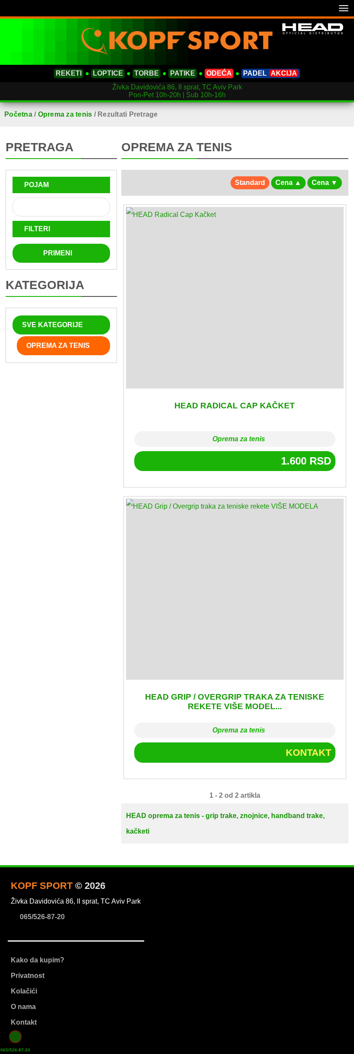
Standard (250, 182)
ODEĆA (219, 73)
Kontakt (307, 752)
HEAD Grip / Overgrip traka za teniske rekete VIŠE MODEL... (234, 701)
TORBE (146, 73)
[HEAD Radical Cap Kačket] (234, 297)
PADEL (270, 73)
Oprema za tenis (238, 439)
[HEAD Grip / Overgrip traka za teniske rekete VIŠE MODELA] (234, 589)
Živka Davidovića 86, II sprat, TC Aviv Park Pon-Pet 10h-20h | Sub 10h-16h (177, 91)
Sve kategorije (51, 324)
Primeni (58, 253)
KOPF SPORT (42, 885)
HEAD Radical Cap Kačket (234, 405)
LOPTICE (108, 73)
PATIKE (182, 73)
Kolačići (24, 991)
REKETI (69, 73)
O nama (23, 1006)
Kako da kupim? (37, 960)
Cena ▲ (288, 182)
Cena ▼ (325, 182)
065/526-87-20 (15, 1050)
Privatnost (27, 975)
